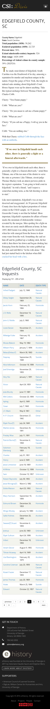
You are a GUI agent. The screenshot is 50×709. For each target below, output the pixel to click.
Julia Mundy (8, 392)
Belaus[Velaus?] (9, 352)
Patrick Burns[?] (9, 440)
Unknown (40, 369)
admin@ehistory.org (15, 644)
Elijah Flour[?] (8, 423)
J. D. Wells (7, 313)
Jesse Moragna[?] (10, 483)
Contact (37, 701)
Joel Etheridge (8, 369)
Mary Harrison (9, 496)
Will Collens (7, 396)
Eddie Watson (9, 488)
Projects (21, 701)
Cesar (5, 406)
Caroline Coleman (10, 564)
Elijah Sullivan (8, 535)
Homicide (40, 305)
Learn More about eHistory (17, 668)
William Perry (8, 347)
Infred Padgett (9, 290)
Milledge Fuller (9, 335)
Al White (6, 469)
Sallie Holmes (8, 515)
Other (38, 411)
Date (22, 285)
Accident (39, 328)
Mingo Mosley (9, 511)
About (13, 701)
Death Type (41, 285)
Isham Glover (8, 547)
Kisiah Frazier (8, 572)
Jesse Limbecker (9, 464)
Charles (6, 455)
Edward (6, 589)
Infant (5, 540)
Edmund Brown (9, 503)
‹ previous (8, 601)
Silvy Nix (6, 377)
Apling (5, 401)
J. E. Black (7, 411)
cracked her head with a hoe (14, 256)
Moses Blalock (9, 343)
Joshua (6, 530)
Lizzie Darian (8, 328)
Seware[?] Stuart (10, 523)
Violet (5, 584)
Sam (5, 474)
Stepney (6, 357)
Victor (5, 384)
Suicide (39, 357)
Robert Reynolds (10, 479)
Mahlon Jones (8, 428)
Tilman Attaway (9, 552)
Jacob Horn (7, 305)
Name (5, 285)
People (29, 701)
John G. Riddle (9, 320)
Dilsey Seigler (8, 298)
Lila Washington (9, 557)
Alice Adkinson (9, 364)
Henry (5, 460)
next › (44, 605)
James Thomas (9, 579)
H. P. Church (8, 415)
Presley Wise (8, 435)
